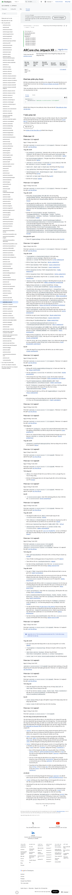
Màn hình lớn (40, 848)
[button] (9, 21)
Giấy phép (31, 888)
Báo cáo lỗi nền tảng (66, 847)
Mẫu (21, 9)
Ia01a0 (51, 286)
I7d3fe (49, 378)
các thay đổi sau (32, 147)
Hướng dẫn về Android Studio (58, 850)
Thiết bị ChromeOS (40, 853)
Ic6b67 (50, 267)
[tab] (27, 95)
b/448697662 (29, 438)
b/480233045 (57, 286)
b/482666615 (59, 324)
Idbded (53, 561)
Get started (5, 5)
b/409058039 (45, 528)
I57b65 (49, 164)
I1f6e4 (28, 393)
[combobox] (32, 1)
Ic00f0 (64, 311)
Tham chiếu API (58, 856)
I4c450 (28, 338)
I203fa (56, 274)
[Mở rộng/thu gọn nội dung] (32, 31)
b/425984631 (38, 592)
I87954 (61, 276)
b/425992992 (37, 598)
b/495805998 (51, 282)
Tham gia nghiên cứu (65, 857)
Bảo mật (22, 856)
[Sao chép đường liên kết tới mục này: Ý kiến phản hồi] (37, 115)
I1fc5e (62, 167)
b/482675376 (55, 262)
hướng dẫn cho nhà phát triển (33, 726)
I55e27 (28, 534)
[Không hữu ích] (66, 26)
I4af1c (32, 592)
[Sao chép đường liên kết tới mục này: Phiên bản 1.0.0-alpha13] (40, 243)
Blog (22, 863)
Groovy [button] (27, 95)
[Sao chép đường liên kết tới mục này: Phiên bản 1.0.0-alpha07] (40, 484)
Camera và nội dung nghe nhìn (32, 857)
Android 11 (48, 861)
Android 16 (48, 850)
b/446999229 (47, 498)
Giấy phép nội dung (61, 811)
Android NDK (58, 862)
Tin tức (22, 860)
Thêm (16, 1)
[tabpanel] (45, 100)
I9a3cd (41, 305)
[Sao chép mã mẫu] (66, 97)
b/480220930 (34, 393)
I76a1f (61, 342)
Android (22, 849)
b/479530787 (47, 305)
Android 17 (48, 848)
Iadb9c (39, 528)
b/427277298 (55, 617)
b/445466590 (29, 313)
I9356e (28, 210)
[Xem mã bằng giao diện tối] (65, 97)
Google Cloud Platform (26, 881)
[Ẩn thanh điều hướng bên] (17, 892)
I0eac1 (55, 169)
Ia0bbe (40, 178)
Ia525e (63, 579)
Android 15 (48, 852)
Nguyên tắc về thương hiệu (41, 888)
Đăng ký (55, 891)
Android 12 (48, 859)
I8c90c (50, 262)
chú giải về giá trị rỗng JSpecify (47, 606)
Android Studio (59, 1)
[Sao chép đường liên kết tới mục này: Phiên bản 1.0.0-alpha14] (40, 183)
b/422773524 (29, 588)
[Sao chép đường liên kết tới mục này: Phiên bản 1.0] (35, 136)
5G (30, 862)
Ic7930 (54, 260)
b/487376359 (36, 370)
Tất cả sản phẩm (24, 883)
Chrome (22, 876)
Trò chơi (31, 846)
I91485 (28, 351)
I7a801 (51, 400)
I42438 (64, 372)
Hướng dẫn (13, 9)
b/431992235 (58, 382)
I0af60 (28, 604)
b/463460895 (29, 344)
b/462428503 (63, 296)
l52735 (60, 436)
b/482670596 (57, 315)
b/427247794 (55, 565)
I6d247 (33, 573)
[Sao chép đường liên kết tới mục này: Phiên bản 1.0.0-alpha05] (40, 538)
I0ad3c (37, 217)
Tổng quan (4, 9)
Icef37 (51, 176)
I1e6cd (28, 201)
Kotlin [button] (33, 95)
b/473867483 (34, 338)
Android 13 (48, 857)
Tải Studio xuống (57, 859)
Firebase (22, 878)
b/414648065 (39, 573)
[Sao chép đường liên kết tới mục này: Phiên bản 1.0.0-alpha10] (40, 416)
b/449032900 (29, 374)
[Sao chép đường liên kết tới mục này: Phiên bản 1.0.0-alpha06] (40, 503)
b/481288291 (57, 400)
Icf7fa (38, 173)
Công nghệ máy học (31, 849)
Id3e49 (49, 617)
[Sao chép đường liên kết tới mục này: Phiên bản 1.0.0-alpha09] (40, 449)
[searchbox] (9, 13)
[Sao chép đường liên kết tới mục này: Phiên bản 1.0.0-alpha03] (40, 660)
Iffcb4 (61, 586)
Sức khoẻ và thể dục (32, 853)
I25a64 (31, 370)
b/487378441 (37, 344)
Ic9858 (44, 388)
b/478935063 (54, 305)
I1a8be (59, 270)
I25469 (44, 517)
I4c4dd (28, 233)
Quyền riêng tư (32, 860)
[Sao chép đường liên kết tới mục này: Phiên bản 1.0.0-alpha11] (40, 404)
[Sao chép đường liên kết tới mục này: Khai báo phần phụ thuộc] (45, 79)
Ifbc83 (51, 315)
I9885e (46, 282)
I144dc (33, 480)
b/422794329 (29, 580)
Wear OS (40, 850)
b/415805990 (54, 378)
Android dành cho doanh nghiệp (24, 853)
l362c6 (36, 445)
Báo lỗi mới (28, 126)
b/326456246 (29, 613)
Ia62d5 (50, 318)
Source (22, 858)
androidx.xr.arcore (27, 56)
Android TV (40, 859)
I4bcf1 (54, 324)
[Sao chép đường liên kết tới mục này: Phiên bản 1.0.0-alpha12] (40, 355)
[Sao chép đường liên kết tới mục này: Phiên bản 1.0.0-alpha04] (40, 622)
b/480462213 (60, 260)
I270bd (28, 556)
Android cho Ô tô (41, 856)
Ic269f (63, 430)
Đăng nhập (67, 1)
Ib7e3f (58, 521)
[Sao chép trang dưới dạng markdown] (60, 50)
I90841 (52, 382)
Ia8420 (60, 611)
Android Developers (27, 25)
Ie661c (60, 330)
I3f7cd (61, 524)
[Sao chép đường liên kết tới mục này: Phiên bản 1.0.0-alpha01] (40, 708)
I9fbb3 (57, 296)
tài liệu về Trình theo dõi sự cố (33, 130)
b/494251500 (29, 278)
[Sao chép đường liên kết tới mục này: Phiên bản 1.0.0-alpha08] (40, 461)
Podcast (22, 865)
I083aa (49, 565)
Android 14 (48, 854)
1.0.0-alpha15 (63, 69)
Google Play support (66, 854)
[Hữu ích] (64, 26)
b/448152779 (29, 432)
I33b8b (49, 320)
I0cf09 (62, 239)
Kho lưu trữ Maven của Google (51, 84)
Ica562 (51, 265)
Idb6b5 (28, 645)
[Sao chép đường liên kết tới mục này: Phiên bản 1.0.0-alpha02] (40, 674)
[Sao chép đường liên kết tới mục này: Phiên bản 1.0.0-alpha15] (40, 139)
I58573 (61, 559)
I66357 (31, 598)
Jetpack (14, 5)
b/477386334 (62, 378)
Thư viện (28, 9)
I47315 (41, 498)
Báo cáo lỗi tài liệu (66, 850)
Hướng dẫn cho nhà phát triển (58, 853)
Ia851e (64, 156)
